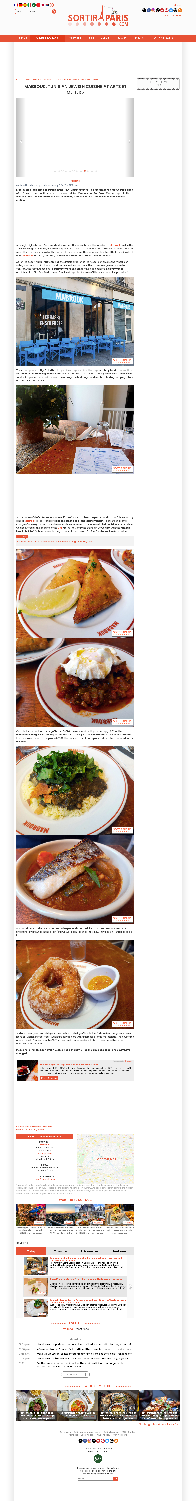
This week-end (90, 1251)
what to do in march (80, 1187)
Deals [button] (139, 38)
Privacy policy (103, 1434)
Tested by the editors (58, 1187)
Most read (82, 1329)
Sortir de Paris (120, 1434)
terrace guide (82, 1190)
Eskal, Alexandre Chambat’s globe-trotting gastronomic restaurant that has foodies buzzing (86, 1259)
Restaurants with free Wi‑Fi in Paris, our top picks (78, 1414)
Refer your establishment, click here (34, 1126)
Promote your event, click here (31, 1129)
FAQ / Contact (129, 1432)
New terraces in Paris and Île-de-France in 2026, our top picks (60, 1230)
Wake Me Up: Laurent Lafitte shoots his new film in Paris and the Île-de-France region (84, 1353)
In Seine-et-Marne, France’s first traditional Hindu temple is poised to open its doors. (84, 1349)
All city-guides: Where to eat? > (158, 1424)
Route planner (45, 1153)
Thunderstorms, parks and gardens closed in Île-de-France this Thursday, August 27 (84, 1344)
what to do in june (66, 1190)
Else (60, 527)
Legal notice (87, 1434)
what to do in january (101, 1190)
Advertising (65, 1432)
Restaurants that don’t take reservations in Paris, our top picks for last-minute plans (37, 1415)
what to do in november (82, 1185)
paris (25, 1190)
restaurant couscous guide (42, 1190)
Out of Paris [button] (163, 38)
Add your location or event (87, 1432)
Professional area (173, 15)
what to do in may (37, 1187)
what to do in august (36, 1193)
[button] (21, 137)
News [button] (23, 38)
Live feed (67, 1329)
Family (122, 38)
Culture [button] (75, 38)
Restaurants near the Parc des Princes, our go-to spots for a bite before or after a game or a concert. (159, 1415)
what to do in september (60, 1193)
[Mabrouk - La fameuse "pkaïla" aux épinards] (75, 137)
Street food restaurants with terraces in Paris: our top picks (120, 1230)
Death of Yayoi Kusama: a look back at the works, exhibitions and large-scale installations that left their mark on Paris (80, 1365)
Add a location (111, 1432)
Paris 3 (43, 1185)
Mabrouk (75, 180)
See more (73, 1374)
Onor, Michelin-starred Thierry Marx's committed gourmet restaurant (87, 1279)
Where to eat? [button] (47, 38)
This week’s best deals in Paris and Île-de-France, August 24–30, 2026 (55, 541)
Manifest (73, 1434)
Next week (119, 1251)
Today (31, 1251)
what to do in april (104, 1185)
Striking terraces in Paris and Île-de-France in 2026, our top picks (31, 1230)
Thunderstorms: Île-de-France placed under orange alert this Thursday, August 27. (83, 1358)
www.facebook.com (45, 1179)
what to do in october (58, 1185)
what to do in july (30, 1185)
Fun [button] (91, 38)
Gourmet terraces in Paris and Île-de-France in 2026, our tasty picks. (90, 1230)
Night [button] (104, 38)
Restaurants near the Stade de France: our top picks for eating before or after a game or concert (118, 1415)
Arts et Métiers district (102, 1187)
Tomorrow (60, 1251)
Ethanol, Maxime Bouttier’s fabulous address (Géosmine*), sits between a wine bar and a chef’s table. (88, 1301)
